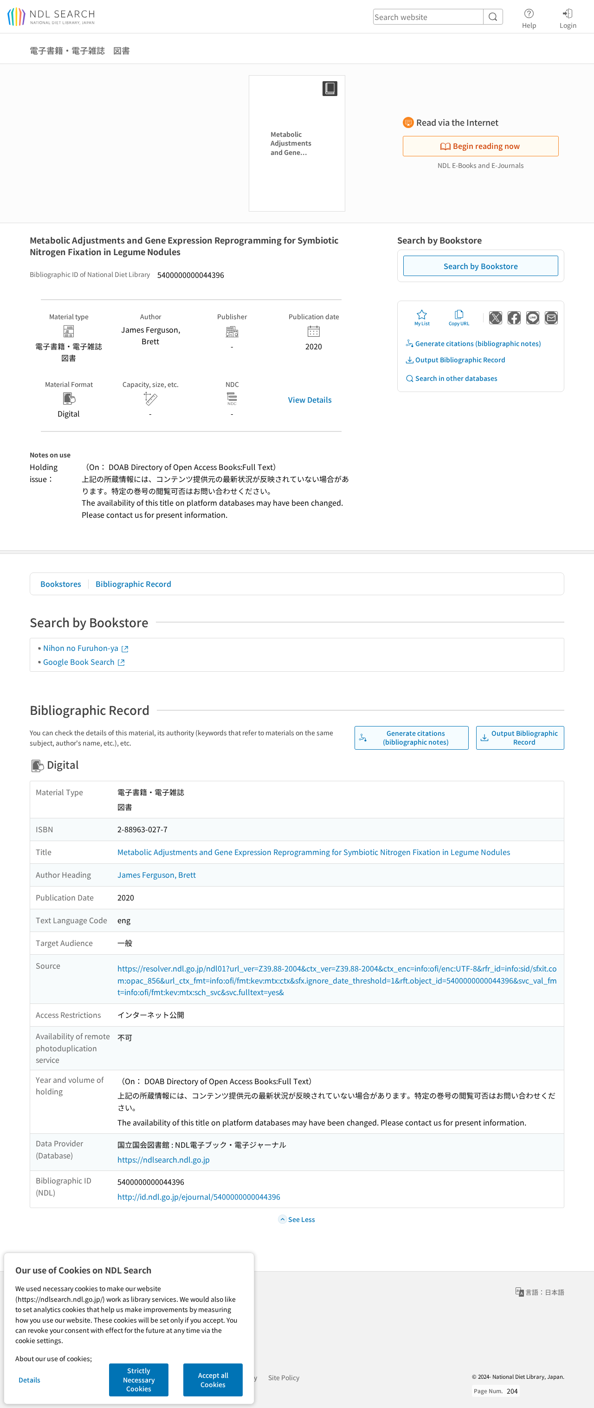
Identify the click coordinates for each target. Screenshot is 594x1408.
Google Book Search (79, 661)
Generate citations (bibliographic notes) (478, 343)
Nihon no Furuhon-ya (81, 647)
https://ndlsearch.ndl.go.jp (163, 1159)
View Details (310, 399)
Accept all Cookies (213, 1379)
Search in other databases (456, 378)
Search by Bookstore (481, 265)
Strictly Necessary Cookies (139, 1379)
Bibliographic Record (133, 583)
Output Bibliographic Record (460, 359)
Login (568, 24)
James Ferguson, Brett (156, 874)
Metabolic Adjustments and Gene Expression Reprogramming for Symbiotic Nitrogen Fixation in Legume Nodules (313, 851)
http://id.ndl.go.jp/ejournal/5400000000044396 (198, 1196)
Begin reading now (486, 145)
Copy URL (459, 323)
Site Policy (283, 1377)
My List (422, 323)
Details (29, 1379)
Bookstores (60, 583)
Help (529, 24)
